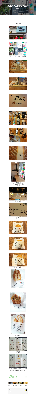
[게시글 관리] (11, 373)
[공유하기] (10, 373)
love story (10, 389)
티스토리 (18, 401)
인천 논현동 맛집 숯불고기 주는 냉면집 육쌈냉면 (12, 376)
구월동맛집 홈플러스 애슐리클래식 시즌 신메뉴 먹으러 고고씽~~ (14, 377)
